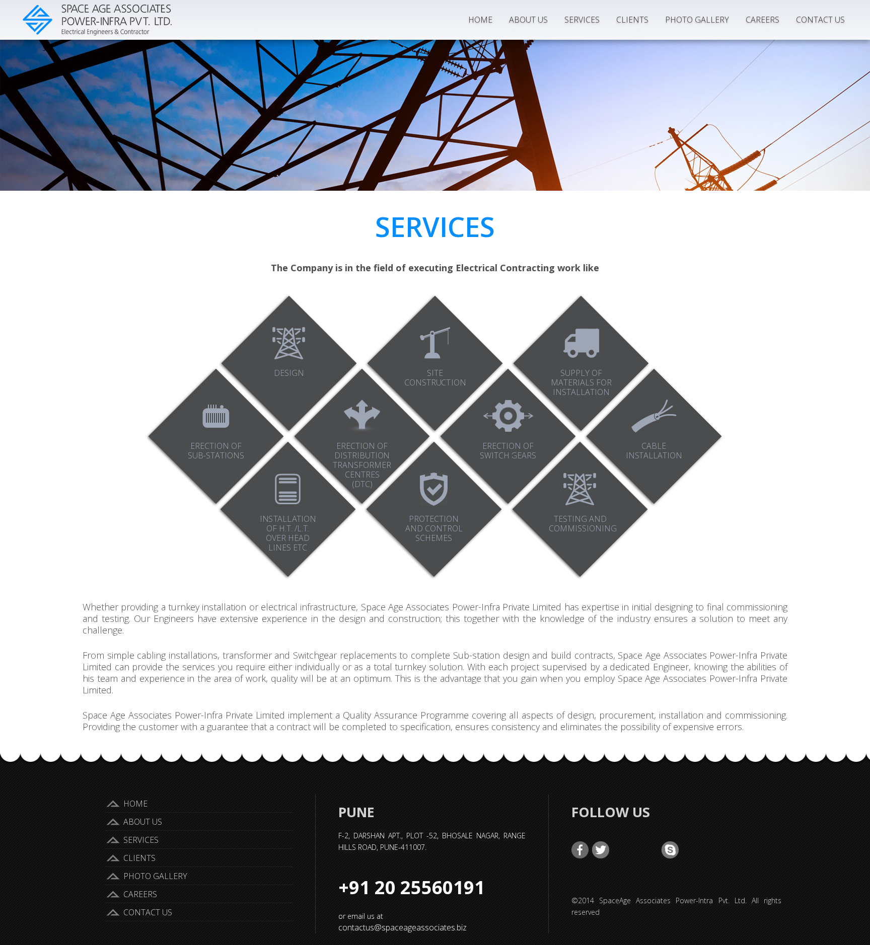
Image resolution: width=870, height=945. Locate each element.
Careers (762, 19)
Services (582, 19)
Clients (632, 19)
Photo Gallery (697, 19)
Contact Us (820, 19)
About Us (528, 19)
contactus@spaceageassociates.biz (402, 927)
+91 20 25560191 (411, 887)
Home (480, 19)
